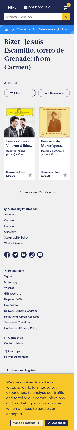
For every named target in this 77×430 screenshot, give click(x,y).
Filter (17, 93)
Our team (10, 220)
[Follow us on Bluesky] (25, 255)
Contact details (13, 343)
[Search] (66, 16)
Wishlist (9, 288)
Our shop (9, 226)
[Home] (6, 29)
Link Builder (11, 305)
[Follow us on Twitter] (16, 255)
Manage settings (24, 423)
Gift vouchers (12, 293)
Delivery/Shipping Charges (20, 311)
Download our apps (16, 356)
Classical (23, 29)
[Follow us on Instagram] (33, 255)
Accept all (59, 423)
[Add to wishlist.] (30, 175)
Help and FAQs (13, 299)
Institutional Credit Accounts (21, 316)
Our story (10, 232)
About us (9, 214)
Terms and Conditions (17, 322)
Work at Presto (13, 243)
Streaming (10, 282)
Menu (12, 8)
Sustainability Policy (16, 237)
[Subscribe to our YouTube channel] (41, 255)
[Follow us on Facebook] (8, 255)
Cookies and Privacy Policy (21, 328)
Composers (46, 29)
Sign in (8, 276)
